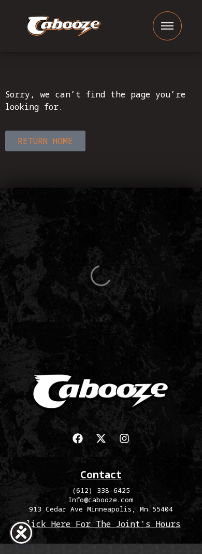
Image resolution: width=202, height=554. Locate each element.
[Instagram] (124, 438)
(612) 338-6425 (101, 490)
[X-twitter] (101, 438)
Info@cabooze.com (101, 499)
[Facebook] (77, 438)
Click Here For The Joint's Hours (101, 524)
